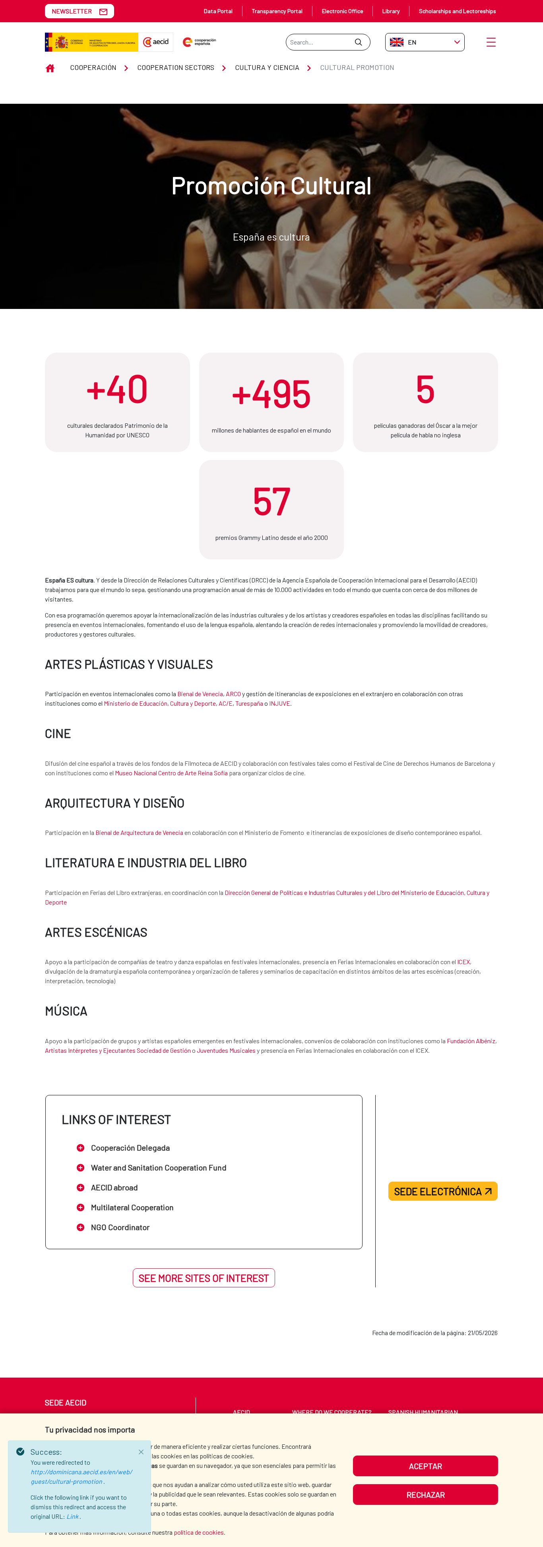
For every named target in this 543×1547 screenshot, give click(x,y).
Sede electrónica (438, 1191)
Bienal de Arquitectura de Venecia (139, 832)
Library (391, 11)
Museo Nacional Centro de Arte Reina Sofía (171, 772)
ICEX (463, 961)
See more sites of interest (204, 1278)
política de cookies (199, 1532)
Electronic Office (342, 11)
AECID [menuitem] (241, 1412)
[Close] (141, 1452)
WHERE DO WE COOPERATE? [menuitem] (332, 1412)
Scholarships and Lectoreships (457, 11)
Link (73, 1516)
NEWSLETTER (72, 11)
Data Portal (218, 11)
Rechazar (426, 1494)
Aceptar (425, 1466)
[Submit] (358, 42)
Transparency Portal (277, 11)
